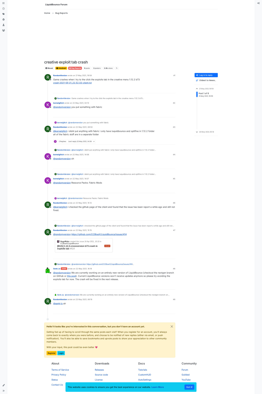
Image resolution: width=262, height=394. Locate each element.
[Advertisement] (131, 37)
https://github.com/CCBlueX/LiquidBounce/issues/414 (99, 234)
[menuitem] (258, 3)
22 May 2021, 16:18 (84, 269)
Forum (185, 369)
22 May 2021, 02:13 (81, 103)
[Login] (258, 3)
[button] (3, 385)
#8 (174, 269)
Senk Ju (56, 269)
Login (61, 353)
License (99, 379)
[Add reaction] (163, 90)
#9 (174, 299)
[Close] (172, 326)
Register (51, 353)
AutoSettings (144, 379)
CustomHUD (144, 374)
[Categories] (3, 3)
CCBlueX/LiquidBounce (69, 243)
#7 (174, 230)
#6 (174, 203)
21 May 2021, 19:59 (84, 75)
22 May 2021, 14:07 (81, 179)
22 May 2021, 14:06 (81, 154)
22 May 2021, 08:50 (84, 127)
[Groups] (3, 30)
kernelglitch (58, 103)
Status (54, 379)
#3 (174, 127)
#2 (174, 103)
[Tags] (3, 14)
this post (71, 276)
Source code (101, 374)
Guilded (186, 374)
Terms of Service (60, 369)
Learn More (157, 387)
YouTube (186, 379)
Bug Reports (76, 68)
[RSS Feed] (117, 68)
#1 (174, 75)
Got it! (189, 387)
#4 (174, 154)
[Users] (3, 25)
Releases (99, 369)
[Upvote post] (168, 90)
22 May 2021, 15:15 (84, 230)
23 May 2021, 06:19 (84, 299)
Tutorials (142, 369)
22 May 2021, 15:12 (84, 203)
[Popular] (3, 19)
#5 (174, 179)
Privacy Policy (58, 374)
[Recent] (3, 9)
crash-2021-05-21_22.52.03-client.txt (72, 82)
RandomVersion (60, 75)
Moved (50, 68)
